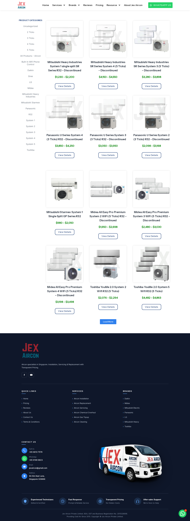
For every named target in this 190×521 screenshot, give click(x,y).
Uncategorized (30, 26)
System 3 (30, 132)
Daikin (31, 70)
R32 (30, 114)
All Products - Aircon (30, 56)
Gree (30, 76)
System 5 (30, 144)
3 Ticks (30, 38)
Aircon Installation (81, 398)
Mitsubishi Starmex (30, 102)
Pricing (99, 5)
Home (45, 5)
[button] (108, 321)
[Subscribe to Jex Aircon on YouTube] (31, 375)
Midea (30, 88)
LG (30, 82)
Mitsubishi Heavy (132, 422)
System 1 (30, 120)
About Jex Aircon (133, 5)
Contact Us (28, 417)
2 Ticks (30, 32)
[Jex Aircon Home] (31, 350)
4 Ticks (30, 44)
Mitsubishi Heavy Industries (30, 95)
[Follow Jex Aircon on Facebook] (24, 375)
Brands (72, 5)
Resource (112, 5)
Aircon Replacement (82, 403)
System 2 (30, 126)
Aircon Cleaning (80, 422)
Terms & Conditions (31, 422)
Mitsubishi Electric (132, 408)
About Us (27, 412)
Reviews (87, 5)
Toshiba (30, 150)
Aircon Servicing (81, 408)
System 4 (30, 138)
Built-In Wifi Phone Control (31, 63)
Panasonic (31, 108)
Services (57, 5)
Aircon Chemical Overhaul (85, 412)
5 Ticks (30, 50)
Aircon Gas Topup (81, 417)
